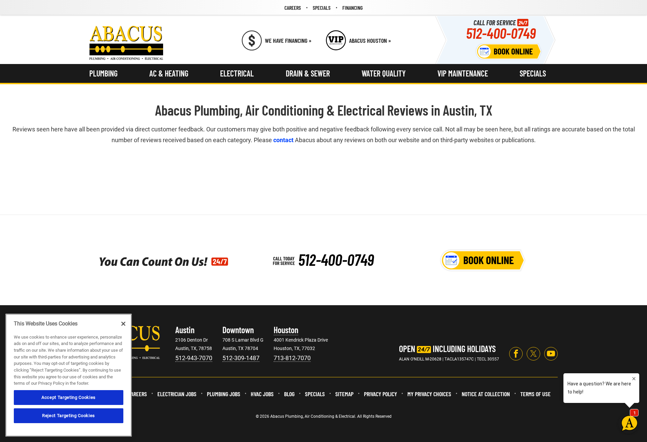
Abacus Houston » (370, 40)
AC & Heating (168, 73)
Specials (533, 73)
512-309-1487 (240, 357)
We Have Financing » (288, 40)
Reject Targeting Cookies (68, 415)
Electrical (237, 73)
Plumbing (103, 73)
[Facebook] (516, 353)
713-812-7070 (292, 357)
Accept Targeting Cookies (68, 397)
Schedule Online (509, 51)
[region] (68, 375)
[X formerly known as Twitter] (533, 353)
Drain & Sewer (308, 73)
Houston (286, 329)
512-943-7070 (193, 357)
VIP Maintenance (462, 73)
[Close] (123, 323)
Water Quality (384, 73)
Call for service (501, 29)
